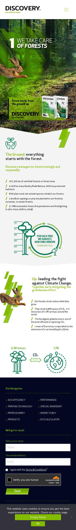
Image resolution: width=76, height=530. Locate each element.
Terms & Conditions (36, 470)
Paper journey (16, 413)
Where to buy (48, 413)
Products (14, 420)
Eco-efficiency (16, 400)
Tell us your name (14, 441)
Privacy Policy (38, 517)
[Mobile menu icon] (66, 9)
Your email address (16, 455)
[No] (71, 517)
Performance (48, 400)
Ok (38, 524)
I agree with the (28, 470)
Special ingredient (51, 407)
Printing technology (20, 407)
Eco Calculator (49, 420)
